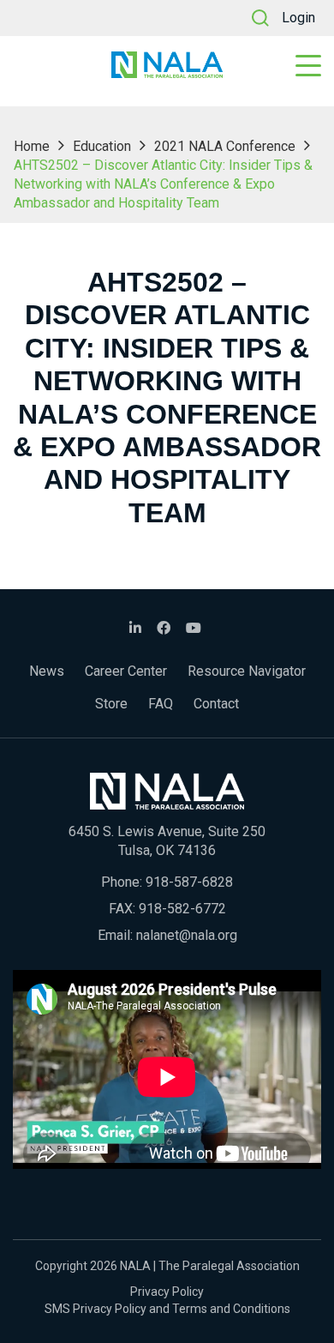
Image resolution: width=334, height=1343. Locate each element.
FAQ (160, 704)
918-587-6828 (189, 882)
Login (298, 17)
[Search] (260, 18)
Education (102, 146)
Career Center (126, 671)
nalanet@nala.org (186, 935)
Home (32, 146)
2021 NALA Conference (224, 146)
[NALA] (167, 64)
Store (111, 704)
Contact (216, 704)
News (46, 671)
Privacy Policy (167, 1291)
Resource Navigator (247, 671)
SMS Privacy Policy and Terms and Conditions (167, 1309)
